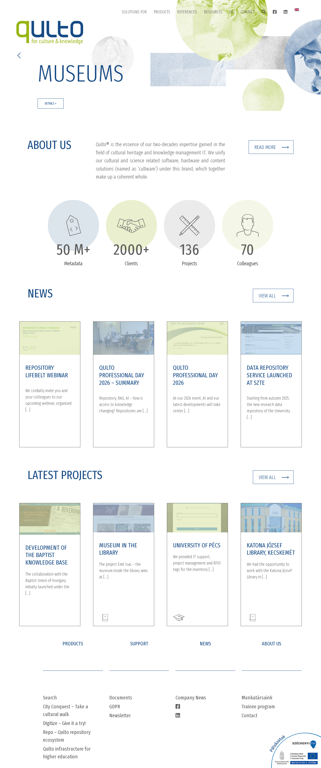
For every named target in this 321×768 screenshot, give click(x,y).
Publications (218, 25)
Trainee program (258, 706)
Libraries (133, 25)
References (187, 12)
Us (231, 12)
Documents (120, 697)
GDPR (114, 706)
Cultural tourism (139, 72)
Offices (250, 25)
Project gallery (193, 25)
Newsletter (120, 715)
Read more (265, 147)
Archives (132, 48)
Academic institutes (141, 60)
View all (267, 295)
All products (168, 25)
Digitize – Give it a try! (64, 723)
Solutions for (134, 12)
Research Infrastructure (145, 83)
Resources (213, 12)
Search (50, 697)
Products (162, 12)
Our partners (244, 48)
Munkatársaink (257, 697)
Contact (247, 12)
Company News (191, 697)
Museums (133, 36)
